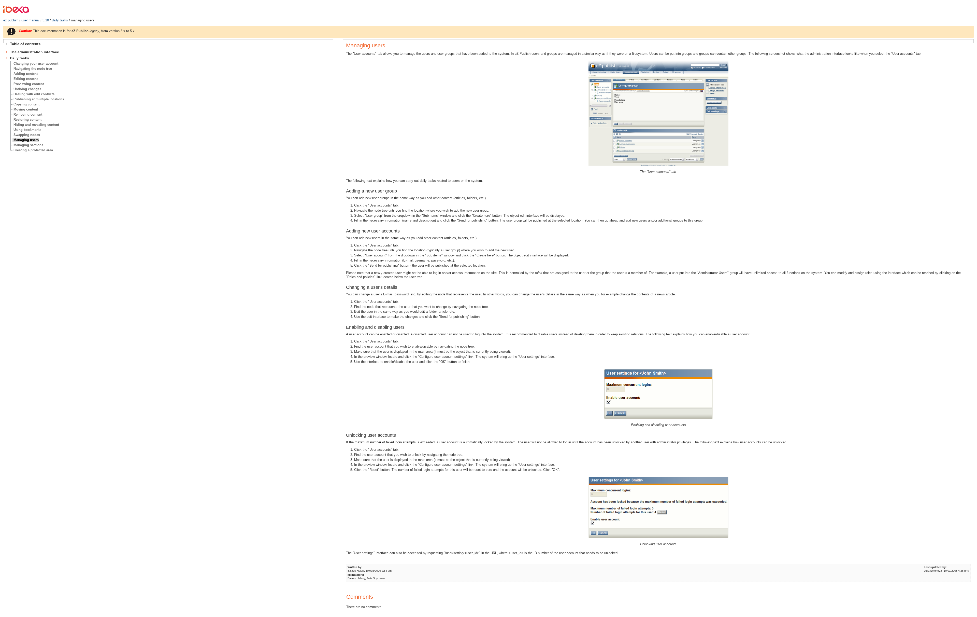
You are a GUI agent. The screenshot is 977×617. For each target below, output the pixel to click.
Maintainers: (356, 574)
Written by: (355, 567)
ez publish (10, 20)
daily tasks (60, 20)
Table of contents (25, 44)
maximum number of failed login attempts (385, 442)
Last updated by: (935, 567)
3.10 (45, 20)
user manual (30, 20)
